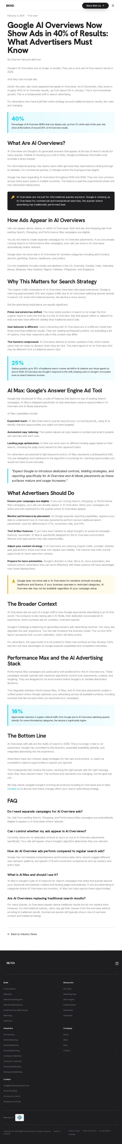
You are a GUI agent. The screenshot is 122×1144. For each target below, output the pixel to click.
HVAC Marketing (11, 1040)
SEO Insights (68, 999)
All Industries (9, 1034)
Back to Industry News (24, 934)
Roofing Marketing (12, 1050)
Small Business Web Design (16, 1010)
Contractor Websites (13, 1056)
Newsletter (68, 1010)
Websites (8, 994)
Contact (66, 1050)
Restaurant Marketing (13, 1072)
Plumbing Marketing (12, 1066)
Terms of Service (90, 1131)
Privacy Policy (74, 1131)
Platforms (8, 1021)
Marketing (8, 1015)
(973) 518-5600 (10, 1091)
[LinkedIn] (116, 963)
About (66, 1034)
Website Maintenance (13, 1005)
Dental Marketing (11, 1045)
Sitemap (72, 1134)
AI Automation (10, 989)
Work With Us (93, 5)
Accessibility (104, 1131)
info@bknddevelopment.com (16, 1085)
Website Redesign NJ (13, 999)
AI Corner (67, 989)
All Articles (67, 1015)
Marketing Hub (69, 994)
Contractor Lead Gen (13, 1061)
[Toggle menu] (113, 6)
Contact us (13, 788)
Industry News (69, 1005)
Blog (65, 1045)
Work (65, 1040)
